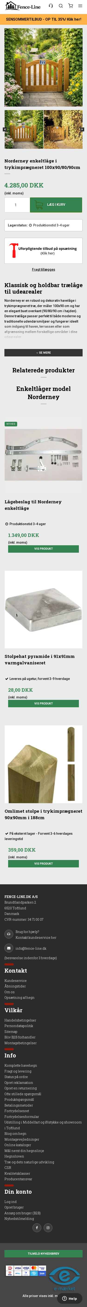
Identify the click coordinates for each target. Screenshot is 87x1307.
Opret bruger (14, 1207)
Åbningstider (15, 986)
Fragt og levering (17, 1071)
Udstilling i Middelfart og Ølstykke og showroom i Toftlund (43, 1125)
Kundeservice (15, 980)
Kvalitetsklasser (17, 1173)
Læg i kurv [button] (56, 204)
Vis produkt (43, 548)
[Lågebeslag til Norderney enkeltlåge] (44, 455)
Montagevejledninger (21, 1139)
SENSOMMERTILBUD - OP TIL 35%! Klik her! (43, 19)
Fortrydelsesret (16, 1111)
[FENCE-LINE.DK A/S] (24, 6)
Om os (9, 992)
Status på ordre (16, 1077)
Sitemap (10, 1031)
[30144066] (50, 5)
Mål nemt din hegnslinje (24, 1150)
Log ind (10, 1201)
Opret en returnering (20, 1088)
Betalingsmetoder (18, 1105)
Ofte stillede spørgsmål (22, 1094)
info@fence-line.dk (31, 948)
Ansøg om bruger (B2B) (22, 1213)
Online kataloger (17, 1145)
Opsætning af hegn (19, 997)
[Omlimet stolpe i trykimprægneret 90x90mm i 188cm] (44, 764)
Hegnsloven (14, 1156)
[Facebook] (38, 1228)
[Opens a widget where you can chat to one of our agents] (69, 1299)
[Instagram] (49, 1228)
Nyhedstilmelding (19, 1218)
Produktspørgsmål (19, 1099)
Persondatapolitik (18, 1026)
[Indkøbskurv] (70, 5)
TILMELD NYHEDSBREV (43, 1253)
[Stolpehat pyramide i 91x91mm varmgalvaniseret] (44, 610)
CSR (7, 1167)
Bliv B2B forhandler (19, 1037)
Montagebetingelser (20, 1043)
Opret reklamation (18, 1082)
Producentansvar (18, 1179)
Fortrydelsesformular (21, 1116)
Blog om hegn (15, 1133)
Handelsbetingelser (20, 1020)
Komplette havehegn (20, 1065)
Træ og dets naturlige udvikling (29, 1162)
